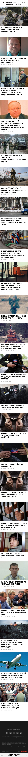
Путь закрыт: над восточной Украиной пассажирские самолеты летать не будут (13, 675)
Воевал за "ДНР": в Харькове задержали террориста (13, 317)
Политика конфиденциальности (14, 729)
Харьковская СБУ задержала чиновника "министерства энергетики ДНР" (14, 495)
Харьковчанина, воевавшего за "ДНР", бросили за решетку (13, 436)
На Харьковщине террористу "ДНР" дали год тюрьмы (13, 583)
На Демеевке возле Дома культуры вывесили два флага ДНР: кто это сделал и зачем (13, 222)
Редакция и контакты (14, 724)
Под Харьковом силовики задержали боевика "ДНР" (12, 406)
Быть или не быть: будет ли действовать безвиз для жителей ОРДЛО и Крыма (13, 346)
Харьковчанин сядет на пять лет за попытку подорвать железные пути (14, 525)
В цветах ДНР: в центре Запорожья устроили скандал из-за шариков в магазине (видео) (12, 254)
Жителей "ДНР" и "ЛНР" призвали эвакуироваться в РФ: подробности (13, 190)
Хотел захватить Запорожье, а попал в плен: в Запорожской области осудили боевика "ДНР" (13, 92)
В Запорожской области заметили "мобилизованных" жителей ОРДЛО (13, 159)
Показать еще (14, 715)
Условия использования (14, 722)
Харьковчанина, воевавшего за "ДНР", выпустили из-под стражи (13, 377)
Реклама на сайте (14, 727)
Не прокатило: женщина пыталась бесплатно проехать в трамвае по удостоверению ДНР (12, 286)
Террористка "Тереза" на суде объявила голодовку (12, 554)
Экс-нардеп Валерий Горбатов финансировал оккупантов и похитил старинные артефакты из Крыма (12, 125)
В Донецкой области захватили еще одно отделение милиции (10, 706)
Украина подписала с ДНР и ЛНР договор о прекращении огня (13, 612)
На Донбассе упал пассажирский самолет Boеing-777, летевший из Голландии (12, 644)
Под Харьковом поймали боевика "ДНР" (12, 465)
